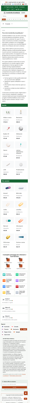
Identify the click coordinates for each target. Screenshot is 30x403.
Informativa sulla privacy (15, 375)
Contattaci (22, 7)
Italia (8, 9)
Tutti (4, 19)
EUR (13, 9)
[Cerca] (26, 16)
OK (25, 398)
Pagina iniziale (10, 7)
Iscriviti (14, 387)
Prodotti (7, 24)
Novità (16, 7)
